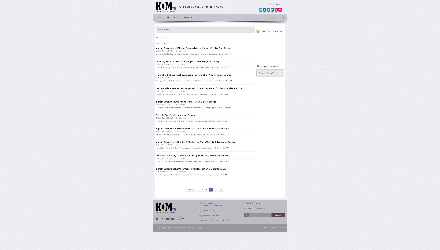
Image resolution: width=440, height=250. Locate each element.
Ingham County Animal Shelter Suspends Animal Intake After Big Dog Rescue (193, 48)
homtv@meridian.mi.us (211, 216)
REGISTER (278, 4)
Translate (272, 18)
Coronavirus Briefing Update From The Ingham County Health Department (192, 155)
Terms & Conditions (269, 228)
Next (220, 189)
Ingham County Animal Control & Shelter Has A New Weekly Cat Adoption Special (195, 142)
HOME (158, 18)
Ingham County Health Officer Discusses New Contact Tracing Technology (192, 128)
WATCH (177, 18)
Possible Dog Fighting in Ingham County (175, 115)
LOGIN (270, 4)
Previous (191, 189)
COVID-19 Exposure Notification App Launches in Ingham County (187, 61)
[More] (227, 54)
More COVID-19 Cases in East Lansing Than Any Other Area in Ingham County (193, 75)
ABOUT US (188, 18)
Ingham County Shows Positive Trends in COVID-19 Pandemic (186, 102)
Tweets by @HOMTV (266, 73)
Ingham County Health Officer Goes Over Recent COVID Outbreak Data (191, 169)
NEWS (167, 18)
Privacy (282, 228)
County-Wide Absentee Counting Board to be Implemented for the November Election (199, 88)
